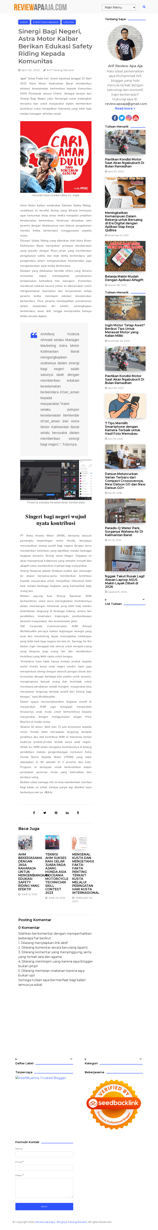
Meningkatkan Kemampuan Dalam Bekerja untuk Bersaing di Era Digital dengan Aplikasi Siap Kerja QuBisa (123, 221)
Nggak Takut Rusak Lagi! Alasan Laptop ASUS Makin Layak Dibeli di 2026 (125, 582)
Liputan (69, 22)
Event (24, 22)
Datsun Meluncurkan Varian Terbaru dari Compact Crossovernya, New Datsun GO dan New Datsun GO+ (125, 481)
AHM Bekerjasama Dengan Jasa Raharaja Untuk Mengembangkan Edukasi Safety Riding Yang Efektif (29, 872)
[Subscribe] (136, 117)
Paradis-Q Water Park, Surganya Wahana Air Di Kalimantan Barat (124, 531)
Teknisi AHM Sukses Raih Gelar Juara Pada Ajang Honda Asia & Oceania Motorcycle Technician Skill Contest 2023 (55, 874)
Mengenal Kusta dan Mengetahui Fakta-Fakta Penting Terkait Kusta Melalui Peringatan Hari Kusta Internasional (82, 874)
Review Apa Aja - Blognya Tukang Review (61, 1221)
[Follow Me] (122, 117)
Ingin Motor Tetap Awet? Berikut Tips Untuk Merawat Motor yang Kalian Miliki (125, 331)
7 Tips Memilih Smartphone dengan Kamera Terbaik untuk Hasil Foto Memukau (122, 428)
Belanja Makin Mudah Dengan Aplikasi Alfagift (124, 278)
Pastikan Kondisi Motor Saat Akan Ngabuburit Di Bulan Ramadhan (124, 163)
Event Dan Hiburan (45, 22)
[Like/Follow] (115, 117)
